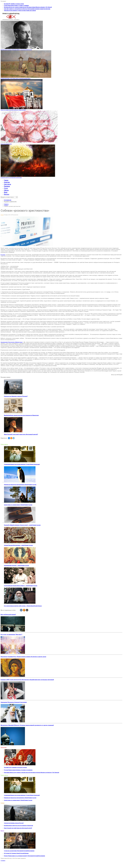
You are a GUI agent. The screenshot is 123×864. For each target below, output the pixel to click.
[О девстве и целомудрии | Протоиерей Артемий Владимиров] (19, 848)
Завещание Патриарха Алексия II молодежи (14, 702)
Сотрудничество (7, 200)
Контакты (6, 194)
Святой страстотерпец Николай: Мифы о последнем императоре (16, 49)
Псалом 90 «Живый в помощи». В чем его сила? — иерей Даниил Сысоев (22, 525)
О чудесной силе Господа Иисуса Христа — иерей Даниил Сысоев (20, 585)
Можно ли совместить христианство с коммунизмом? (13, 110)
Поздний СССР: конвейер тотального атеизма (14, 4)
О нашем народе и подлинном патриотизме (11, 177)
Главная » (6, 204)
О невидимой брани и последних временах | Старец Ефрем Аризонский (22, 464)
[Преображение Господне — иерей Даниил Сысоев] (19, 563)
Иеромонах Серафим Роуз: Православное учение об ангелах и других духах (23, 656)
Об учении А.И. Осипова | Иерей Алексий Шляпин (16, 853)
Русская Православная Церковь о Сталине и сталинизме (16, 5)
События (6, 190)
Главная (6, 180)
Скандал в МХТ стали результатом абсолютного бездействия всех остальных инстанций (27, 679)
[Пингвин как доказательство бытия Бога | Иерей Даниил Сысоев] (19, 482)
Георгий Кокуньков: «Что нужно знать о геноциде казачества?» (16, 78)
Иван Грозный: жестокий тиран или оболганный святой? (21, 434)
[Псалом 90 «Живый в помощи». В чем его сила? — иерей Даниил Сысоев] (19, 522)
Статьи (6, 188)
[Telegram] (14, 438)
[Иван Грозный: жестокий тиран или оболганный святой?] (13, 432)
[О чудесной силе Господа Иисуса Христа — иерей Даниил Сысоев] (19, 583)
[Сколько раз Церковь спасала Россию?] (13, 393)
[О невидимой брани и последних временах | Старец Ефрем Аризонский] (19, 461)
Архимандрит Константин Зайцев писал (12, 342)
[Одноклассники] (11, 438)
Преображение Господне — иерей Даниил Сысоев (16, 565)
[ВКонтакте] (9, 438)
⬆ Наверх (3, 860)
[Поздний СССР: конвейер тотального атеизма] (19, 765)
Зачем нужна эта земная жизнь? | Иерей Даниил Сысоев (18, 504)
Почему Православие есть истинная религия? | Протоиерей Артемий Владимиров (24, 855)
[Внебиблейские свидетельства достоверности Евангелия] (13, 412)
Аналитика (7, 182)
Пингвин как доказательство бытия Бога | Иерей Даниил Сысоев (20, 484)
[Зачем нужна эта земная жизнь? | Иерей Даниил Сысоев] (19, 502)
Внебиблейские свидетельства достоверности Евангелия (21, 415)
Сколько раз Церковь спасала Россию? (16, 396)
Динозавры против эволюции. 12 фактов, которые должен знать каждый (20, 10)
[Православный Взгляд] (11, 20)
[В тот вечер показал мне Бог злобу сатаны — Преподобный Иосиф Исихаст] (19, 603)
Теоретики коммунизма (6, 144)
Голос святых (7, 184)
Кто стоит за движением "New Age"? (11, 634)
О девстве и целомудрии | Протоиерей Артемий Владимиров (19, 850)
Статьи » (6, 205)
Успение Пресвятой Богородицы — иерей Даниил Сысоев (18, 545)
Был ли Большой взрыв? (8, 614)
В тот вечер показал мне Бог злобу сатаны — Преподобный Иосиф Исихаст (23, 605)
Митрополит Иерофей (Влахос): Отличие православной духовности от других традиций (27, 725)
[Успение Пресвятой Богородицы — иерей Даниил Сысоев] (19, 542)
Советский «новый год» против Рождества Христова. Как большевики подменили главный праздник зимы (27, 9)
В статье (3, 254)
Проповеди (7, 186)
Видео (5, 192)
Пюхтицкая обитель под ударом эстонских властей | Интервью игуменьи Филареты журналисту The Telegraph (28, 7)
